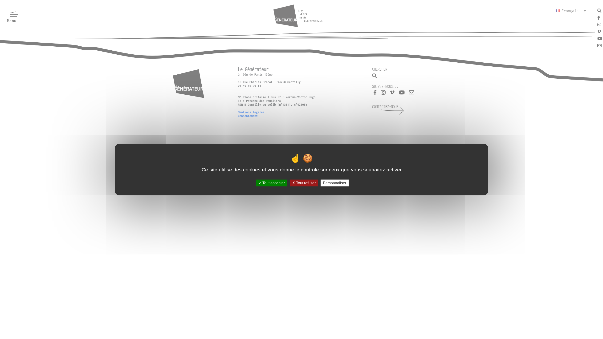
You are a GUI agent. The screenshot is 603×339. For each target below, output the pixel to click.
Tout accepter (273, 183)
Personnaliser (334, 183)
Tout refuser (305, 183)
